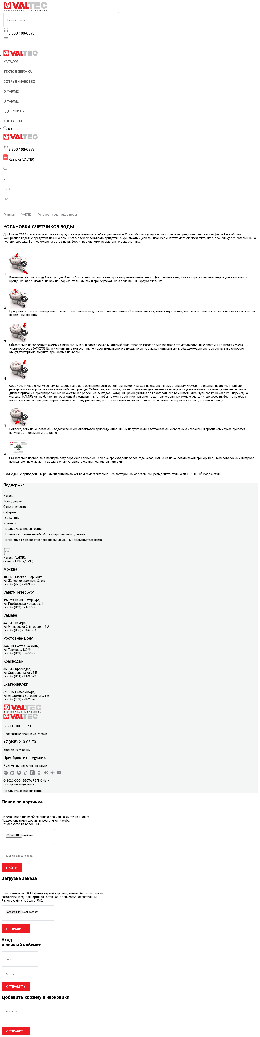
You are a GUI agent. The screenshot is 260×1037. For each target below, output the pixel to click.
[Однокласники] (39, 774)
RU (10, 129)
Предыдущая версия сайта (22, 529)
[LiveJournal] (19, 774)
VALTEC (26, 214)
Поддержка (14, 485)
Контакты (12, 121)
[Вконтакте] (45, 774)
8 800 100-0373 (21, 33)
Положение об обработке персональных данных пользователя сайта (52, 540)
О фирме (11, 91)
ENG (6, 189)
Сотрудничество (19, 81)
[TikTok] (25, 774)
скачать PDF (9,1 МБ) (18, 561)
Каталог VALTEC (21, 159)
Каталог (11, 62)
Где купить (13, 111)
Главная (9, 214)
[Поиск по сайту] (5, 129)
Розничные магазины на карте (25, 765)
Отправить (16, 929)
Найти (11, 868)
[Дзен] (52, 774)
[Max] (12, 774)
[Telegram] (5, 774)
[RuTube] (32, 774)
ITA (5, 199)
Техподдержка (17, 72)
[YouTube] (59, 774)
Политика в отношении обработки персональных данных (44, 534)
